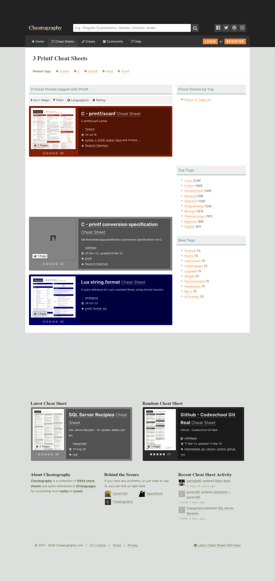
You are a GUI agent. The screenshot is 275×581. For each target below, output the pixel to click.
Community (114, 41)
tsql (75, 454)
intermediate (192, 449)
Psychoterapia (194, 281)
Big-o (188, 291)
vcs (183, 454)
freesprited (79, 443)
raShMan (90, 247)
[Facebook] (218, 28)
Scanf (125, 71)
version (210, 449)
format (97, 308)
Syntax (64, 71)
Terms (116, 545)
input (119, 140)
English (189, 226)
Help (137, 41)
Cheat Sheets (64, 41)
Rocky (188, 256)
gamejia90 (194, 481)
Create (90, 41)
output (110, 140)
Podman (190, 251)
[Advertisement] (137, 10)
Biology (189, 211)
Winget (189, 276)
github (231, 449)
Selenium (190, 201)
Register (235, 41)
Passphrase (192, 286)
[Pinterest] (234, 28)
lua (104, 308)
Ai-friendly (191, 296)
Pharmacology (194, 216)
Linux (188, 180)
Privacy (133, 545)
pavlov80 (193, 492)
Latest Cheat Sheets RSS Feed (218, 545)
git (203, 449)
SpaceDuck (155, 493)
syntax (89, 140)
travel (78, 491)
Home (39, 41)
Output (93, 71)
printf (101, 140)
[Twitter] (226, 28)
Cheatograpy (193, 266)
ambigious (91, 297)
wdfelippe (190, 438)
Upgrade (190, 271)
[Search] (195, 28)
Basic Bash (222, 481)
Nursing (189, 196)
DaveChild (120, 493)
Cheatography (41, 481)
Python (189, 186)
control (221, 449)
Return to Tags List (197, 100)
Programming (194, 206)
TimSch (90, 129)
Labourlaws (192, 261)
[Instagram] (242, 28)
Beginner (190, 221)
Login (210, 41)
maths (64, 491)
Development (193, 191)
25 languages (86, 486)
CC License (98, 545)
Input (109, 71)
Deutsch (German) (96, 145)
